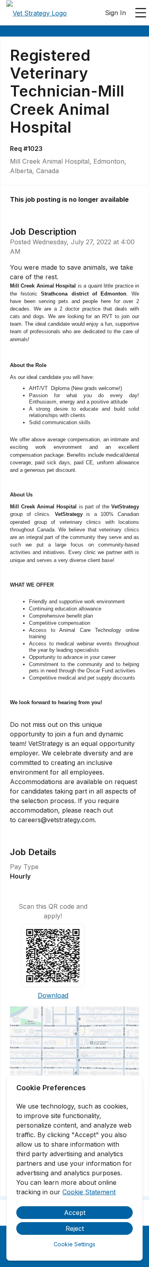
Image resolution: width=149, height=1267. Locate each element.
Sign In (115, 13)
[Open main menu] (140, 12)
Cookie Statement (89, 1192)
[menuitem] (36, 13)
